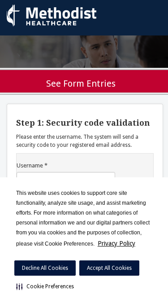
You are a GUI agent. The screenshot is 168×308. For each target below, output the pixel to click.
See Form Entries (81, 83)
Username (32, 165)
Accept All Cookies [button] (109, 268)
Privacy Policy (116, 243)
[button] (45, 286)
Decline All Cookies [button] (45, 268)
